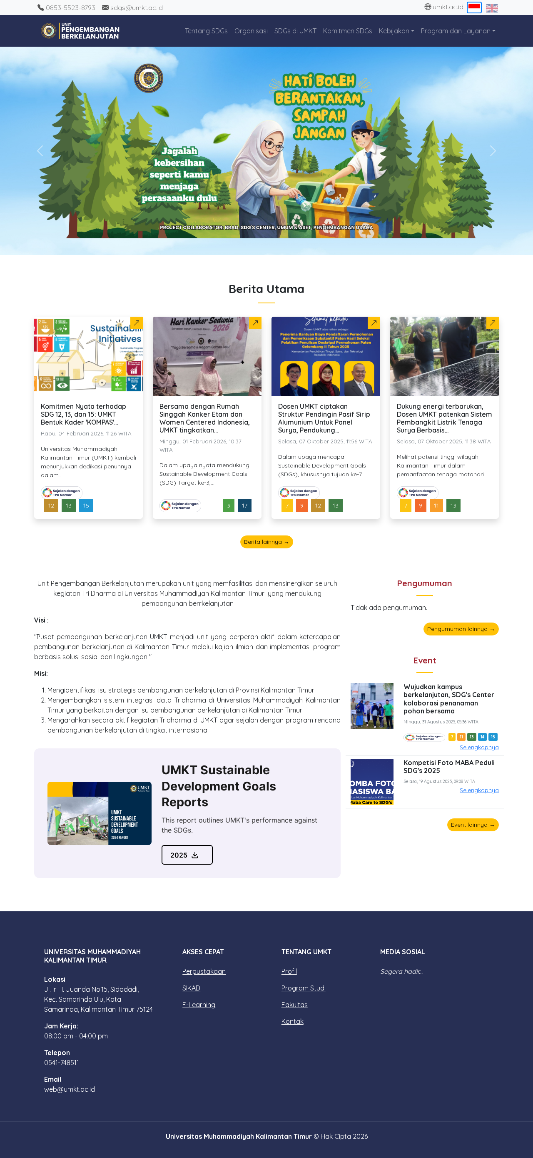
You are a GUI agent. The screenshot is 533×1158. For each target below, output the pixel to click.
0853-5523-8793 (69, 7)
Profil (289, 971)
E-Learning (198, 1004)
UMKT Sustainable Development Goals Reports (219, 786)
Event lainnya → (473, 824)
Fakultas (294, 1004)
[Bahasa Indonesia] (474, 7)
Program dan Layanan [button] (456, 31)
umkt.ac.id (447, 7)
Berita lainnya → (266, 541)
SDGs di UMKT (295, 31)
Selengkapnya (479, 747)
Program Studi (303, 988)
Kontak (292, 1021)
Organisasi (251, 31)
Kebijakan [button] (394, 31)
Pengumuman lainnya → (461, 629)
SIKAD (191, 988)
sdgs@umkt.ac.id (136, 7)
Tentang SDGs (206, 31)
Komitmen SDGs (347, 31)
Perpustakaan (204, 971)
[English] (492, 8)
